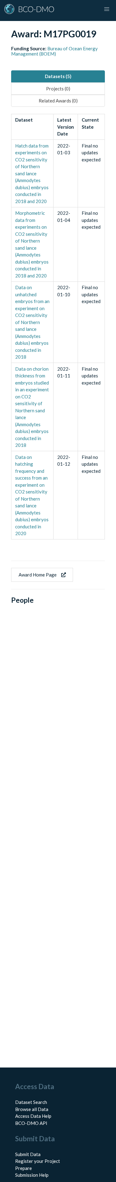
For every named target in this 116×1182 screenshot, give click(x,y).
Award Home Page (38, 574)
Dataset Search (31, 1102)
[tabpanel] (58, 327)
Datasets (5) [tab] (58, 76)
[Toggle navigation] (106, 9)
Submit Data (28, 1154)
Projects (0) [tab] (58, 88)
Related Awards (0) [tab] (58, 100)
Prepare (23, 1168)
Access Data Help (33, 1116)
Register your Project (37, 1161)
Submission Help (32, 1175)
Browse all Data (31, 1109)
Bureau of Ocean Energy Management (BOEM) (54, 51)
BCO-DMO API (31, 1123)
